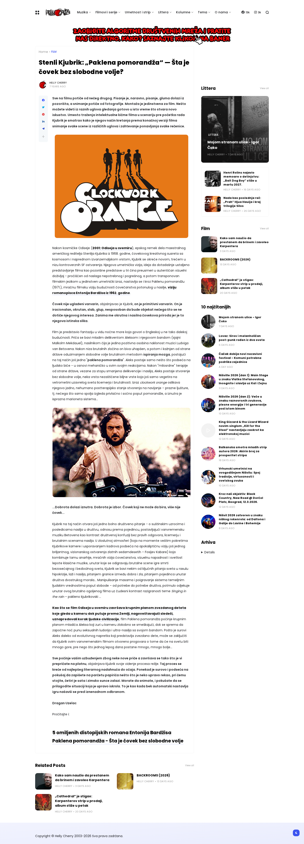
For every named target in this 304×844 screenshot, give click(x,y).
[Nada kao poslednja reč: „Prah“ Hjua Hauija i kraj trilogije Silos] (213, 204)
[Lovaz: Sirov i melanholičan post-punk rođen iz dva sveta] (208, 340)
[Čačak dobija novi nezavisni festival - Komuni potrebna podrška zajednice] (208, 360)
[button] (43, 136)
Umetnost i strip (138, 12)
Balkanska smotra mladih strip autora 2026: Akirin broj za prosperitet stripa (243, 451)
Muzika (82, 12)
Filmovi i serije (106, 12)
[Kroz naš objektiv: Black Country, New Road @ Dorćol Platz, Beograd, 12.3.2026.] (208, 500)
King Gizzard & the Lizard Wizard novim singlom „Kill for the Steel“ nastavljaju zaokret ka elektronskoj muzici (243, 428)
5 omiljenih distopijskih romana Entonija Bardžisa (111, 732)
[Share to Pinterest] (43, 114)
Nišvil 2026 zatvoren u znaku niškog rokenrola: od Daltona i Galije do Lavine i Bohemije (242, 519)
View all (189, 765)
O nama (221, 12)
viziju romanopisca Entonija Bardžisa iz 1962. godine (114, 290)
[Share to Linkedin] (43, 121)
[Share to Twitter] (43, 107)
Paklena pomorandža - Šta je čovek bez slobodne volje (117, 741)
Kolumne (183, 12)
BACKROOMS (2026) (153, 775)
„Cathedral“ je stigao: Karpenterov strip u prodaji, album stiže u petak (79, 801)
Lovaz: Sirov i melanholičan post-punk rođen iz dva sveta (242, 338)
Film (54, 52)
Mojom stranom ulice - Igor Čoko (233, 145)
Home (43, 52)
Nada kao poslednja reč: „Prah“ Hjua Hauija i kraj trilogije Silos (242, 202)
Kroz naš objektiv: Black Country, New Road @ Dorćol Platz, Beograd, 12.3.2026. (241, 498)
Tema (202, 12)
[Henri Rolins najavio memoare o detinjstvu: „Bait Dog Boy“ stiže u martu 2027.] (213, 179)
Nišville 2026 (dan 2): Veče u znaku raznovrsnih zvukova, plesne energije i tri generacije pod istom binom (243, 402)
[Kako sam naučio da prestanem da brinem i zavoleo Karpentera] (43, 781)
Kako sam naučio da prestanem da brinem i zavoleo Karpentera (82, 777)
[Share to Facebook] (43, 100)
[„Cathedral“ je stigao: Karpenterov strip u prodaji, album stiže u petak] (43, 802)
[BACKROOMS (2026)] (125, 781)
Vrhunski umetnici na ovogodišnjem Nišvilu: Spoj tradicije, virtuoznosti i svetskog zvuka (239, 474)
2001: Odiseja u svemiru (112, 248)
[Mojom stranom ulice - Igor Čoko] (208, 322)
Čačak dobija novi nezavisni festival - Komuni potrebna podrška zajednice (240, 358)
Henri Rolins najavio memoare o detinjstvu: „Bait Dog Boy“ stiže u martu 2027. (241, 178)
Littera (163, 12)
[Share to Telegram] (43, 128)
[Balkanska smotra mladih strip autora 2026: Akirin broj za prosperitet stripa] (208, 454)
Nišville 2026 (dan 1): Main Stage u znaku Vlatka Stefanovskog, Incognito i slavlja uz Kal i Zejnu (243, 379)
